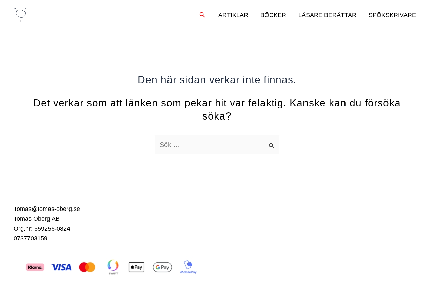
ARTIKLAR (233, 15)
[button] (202, 15)
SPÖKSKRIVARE (392, 15)
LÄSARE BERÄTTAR (327, 15)
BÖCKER (273, 15)
